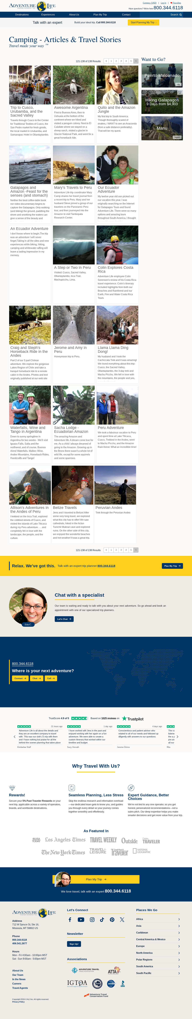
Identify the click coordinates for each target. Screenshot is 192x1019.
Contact (126, 14)
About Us (74, 14)
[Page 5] (106, 61)
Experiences (48, 14)
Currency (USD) (149, 3)
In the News (19, 979)
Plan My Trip (100, 14)
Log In (163, 3)
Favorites (176, 3)
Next (178, 737)
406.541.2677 (19, 943)
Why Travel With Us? (96, 766)
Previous (14, 737)
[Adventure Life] (32, 5)
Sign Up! (74, 944)
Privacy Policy (18, 1002)
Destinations (22, 14)
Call (106, 22)
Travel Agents (20, 988)
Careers (16, 983)
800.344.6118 (168, 7)
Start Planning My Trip (142, 22)
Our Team (17, 975)
